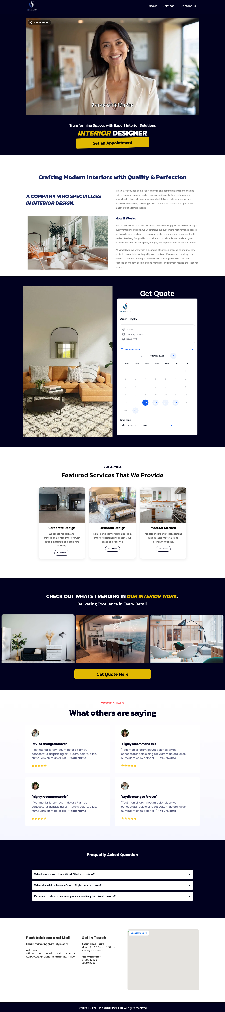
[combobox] (157, 349)
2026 (161, 355)
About (152, 6)
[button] (133, 334)
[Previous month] (141, 356)
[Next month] (173, 356)
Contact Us (188, 6)
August (154, 355)
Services (168, 6)
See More (61, 552)
